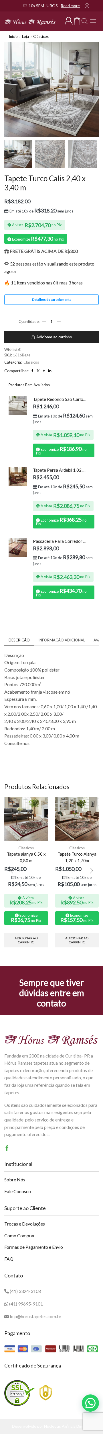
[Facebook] (7, 1148)
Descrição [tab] (19, 640)
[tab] (19, 640)
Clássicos (41, 36)
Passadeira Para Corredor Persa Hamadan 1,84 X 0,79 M (60, 541)
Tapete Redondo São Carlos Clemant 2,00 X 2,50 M (60, 399)
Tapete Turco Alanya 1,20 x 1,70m (77, 857)
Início (13, 36)
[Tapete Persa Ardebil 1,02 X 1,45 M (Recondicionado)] (18, 476)
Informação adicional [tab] (61, 640)
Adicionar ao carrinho (54, 337)
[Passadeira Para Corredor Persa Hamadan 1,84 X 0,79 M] (18, 547)
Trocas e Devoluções (24, 1223)
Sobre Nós (14, 1179)
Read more (70, 5)
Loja (25, 36)
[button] (11, 91)
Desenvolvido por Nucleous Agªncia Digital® (51, 1426)
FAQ (8, 1258)
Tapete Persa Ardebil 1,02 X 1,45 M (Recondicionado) (60, 470)
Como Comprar (19, 1235)
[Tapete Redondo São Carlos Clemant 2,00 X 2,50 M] (18, 405)
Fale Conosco (17, 1191)
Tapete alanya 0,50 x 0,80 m (26, 857)
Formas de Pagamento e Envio (33, 1247)
